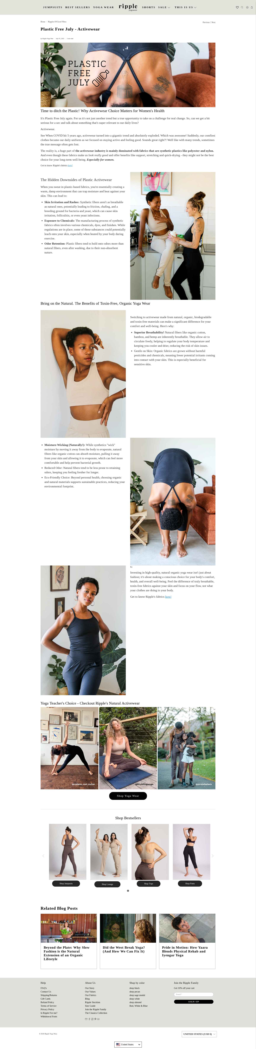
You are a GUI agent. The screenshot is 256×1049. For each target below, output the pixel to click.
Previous (206, 22)
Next (213, 22)
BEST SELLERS (77, 7)
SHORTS (148, 7)
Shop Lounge (107, 884)
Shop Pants (190, 883)
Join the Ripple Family (95, 1009)
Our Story (89, 988)
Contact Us (46, 991)
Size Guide (90, 1006)
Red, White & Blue (138, 1006)
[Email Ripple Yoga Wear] (86, 1019)
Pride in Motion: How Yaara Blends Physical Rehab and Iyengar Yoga (185, 951)
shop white (134, 998)
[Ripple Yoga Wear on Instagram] (92, 1019)
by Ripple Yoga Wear (47, 38)
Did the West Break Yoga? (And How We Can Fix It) (124, 949)
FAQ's (44, 988)
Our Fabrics (90, 995)
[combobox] (128, 1045)
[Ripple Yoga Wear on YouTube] (98, 1019)
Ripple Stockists (92, 1002)
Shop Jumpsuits (66, 883)
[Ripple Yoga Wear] (128, 7)
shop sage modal (137, 995)
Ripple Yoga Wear (51, 1034)
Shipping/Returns (49, 995)
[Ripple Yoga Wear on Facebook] (89, 1019)
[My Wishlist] (235, 7)
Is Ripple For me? (49, 1013)
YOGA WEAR (103, 7)
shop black (134, 988)
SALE (162, 7)
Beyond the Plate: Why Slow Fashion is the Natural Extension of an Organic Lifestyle (67, 953)
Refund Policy (47, 1002)
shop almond (135, 1002)
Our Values (90, 991)
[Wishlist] (233, 7)
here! (70, 165)
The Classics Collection (96, 1013)
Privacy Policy (47, 1009)
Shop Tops (148, 884)
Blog (87, 998)
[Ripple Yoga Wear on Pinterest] (95, 1019)
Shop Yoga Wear (128, 795)
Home (43, 22)
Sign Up (193, 1002)
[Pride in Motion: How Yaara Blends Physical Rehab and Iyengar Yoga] (187, 928)
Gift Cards (45, 998)
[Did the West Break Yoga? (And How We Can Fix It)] (128, 928)
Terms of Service (48, 1006)
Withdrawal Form (49, 1016)
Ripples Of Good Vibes (57, 22)
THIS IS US (184, 7)
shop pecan (134, 991)
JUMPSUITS (53, 7)
